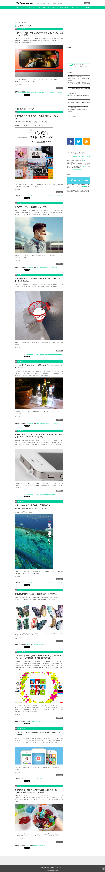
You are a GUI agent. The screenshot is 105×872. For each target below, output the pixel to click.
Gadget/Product (46, 7)
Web (34, 7)
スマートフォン (57, 267)
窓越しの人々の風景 (56, 92)
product (46, 354)
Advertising (55, 7)
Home (17, 7)
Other (72, 7)
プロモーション (43, 721)
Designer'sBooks (64, 7)
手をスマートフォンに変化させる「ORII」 (31, 207)
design (43, 195)
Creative (28, 7)
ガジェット (52, 267)
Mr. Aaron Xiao (20, 92)
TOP (16, 22)
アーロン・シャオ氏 (48, 92)
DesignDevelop (84, 186)
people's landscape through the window (30, 92)
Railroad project (41, 92)
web (33, 721)
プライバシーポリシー (59, 867)
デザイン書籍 (59, 195)
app (33, 778)
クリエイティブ (50, 195)
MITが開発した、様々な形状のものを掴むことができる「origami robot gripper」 (78, 93)
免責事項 (52, 867)
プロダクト (58, 354)
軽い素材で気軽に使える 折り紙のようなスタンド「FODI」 (77, 110)
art (37, 195)
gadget (38, 267)
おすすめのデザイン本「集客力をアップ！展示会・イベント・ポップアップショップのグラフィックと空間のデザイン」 (79, 83)
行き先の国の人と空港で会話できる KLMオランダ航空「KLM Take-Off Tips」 (78, 107)
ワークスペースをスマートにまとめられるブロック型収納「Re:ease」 (79, 103)
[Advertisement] (52, 14)
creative (40, 195)
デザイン (55, 195)
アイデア (48, 267)
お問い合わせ (85, 160)
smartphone (43, 267)
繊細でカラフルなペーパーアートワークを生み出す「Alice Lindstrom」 (79, 79)
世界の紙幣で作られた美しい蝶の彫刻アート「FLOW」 (36, 594)
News (22, 7)
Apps (38, 7)
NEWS (28, 845)
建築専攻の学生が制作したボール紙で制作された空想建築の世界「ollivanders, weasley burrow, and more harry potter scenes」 (79, 88)
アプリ (38, 778)
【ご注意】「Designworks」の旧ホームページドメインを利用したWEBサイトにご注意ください (79, 76)
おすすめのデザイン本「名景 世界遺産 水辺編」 (33, 505)
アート (46, 195)
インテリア (50, 354)
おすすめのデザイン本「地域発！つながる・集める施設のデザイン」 (79, 100)
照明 (61, 354)
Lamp (43, 354)
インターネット (37, 721)
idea (40, 267)
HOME (42, 867)
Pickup (78, 7)
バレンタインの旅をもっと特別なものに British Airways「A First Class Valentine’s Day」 (79, 96)
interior (41, 354)
